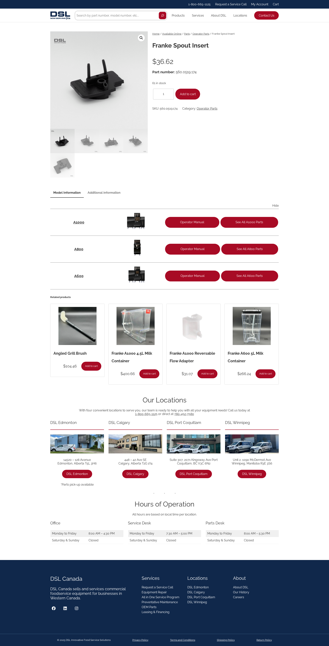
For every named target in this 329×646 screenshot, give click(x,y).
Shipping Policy (226, 640)
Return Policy (264, 640)
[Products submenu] (186, 15)
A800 (78, 249)
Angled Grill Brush (70, 353)
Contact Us (266, 15)
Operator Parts (200, 33)
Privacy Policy (140, 640)
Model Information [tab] (67, 192)
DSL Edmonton (77, 474)
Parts (187, 33)
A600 (79, 276)
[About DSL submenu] (228, 15)
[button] (141, 37)
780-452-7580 (184, 414)
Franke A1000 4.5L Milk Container (132, 357)
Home (156, 33)
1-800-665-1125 (146, 414)
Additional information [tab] (104, 192)
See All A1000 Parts (249, 222)
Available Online (171, 33)
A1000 (78, 222)
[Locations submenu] (249, 15)
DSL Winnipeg (252, 474)
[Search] (162, 15)
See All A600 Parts (249, 276)
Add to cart (188, 94)
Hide (275, 205)
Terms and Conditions (182, 640)
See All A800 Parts (250, 249)
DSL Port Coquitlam (194, 474)
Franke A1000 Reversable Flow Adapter (192, 357)
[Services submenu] (206, 15)
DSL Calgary (135, 474)
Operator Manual (192, 222)
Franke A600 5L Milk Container (245, 357)
